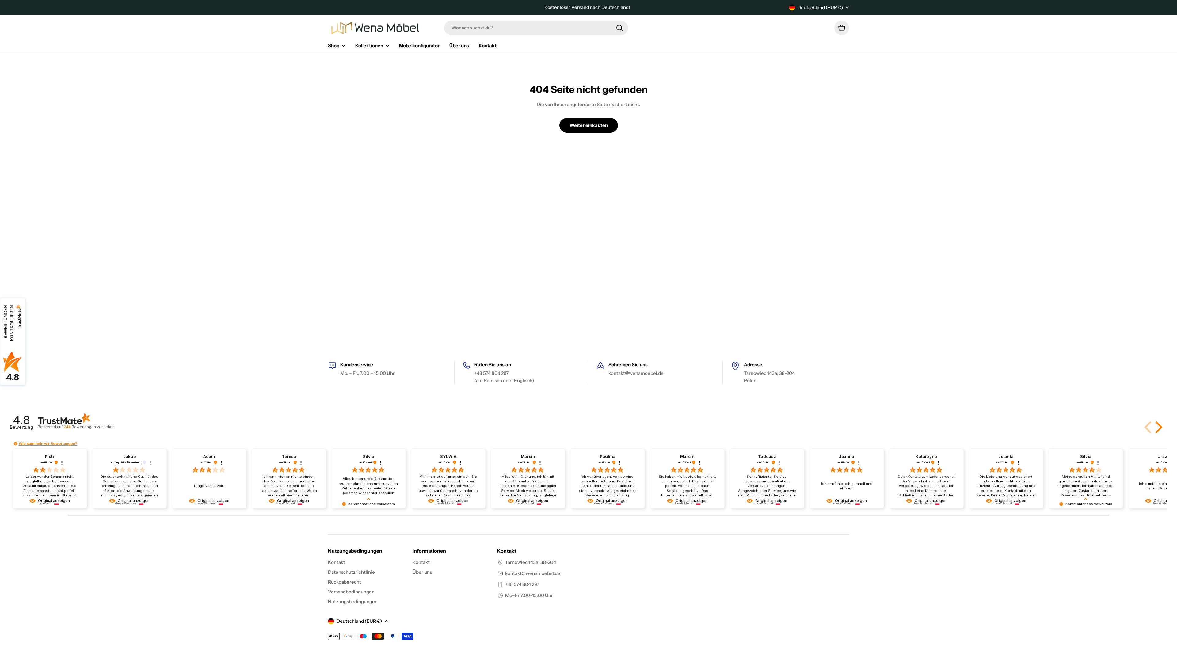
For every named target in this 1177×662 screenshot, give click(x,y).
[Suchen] (619, 28)
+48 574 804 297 (522, 584)
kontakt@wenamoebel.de (532, 573)
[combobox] (536, 28)
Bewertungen (88, 426)
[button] (1157, 427)
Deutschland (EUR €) (820, 7)
